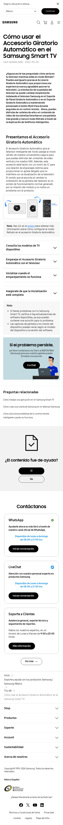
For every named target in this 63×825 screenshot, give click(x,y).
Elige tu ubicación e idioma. (17, 4)
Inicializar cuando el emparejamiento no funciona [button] (23, 275)
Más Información (22, 645)
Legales (28, 818)
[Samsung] (9, 22)
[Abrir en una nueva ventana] (21, 805)
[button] (31, 708)
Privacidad (49, 812)
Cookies (17, 818)
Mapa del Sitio (43, 818)
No (31, 479)
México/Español (11, 779)
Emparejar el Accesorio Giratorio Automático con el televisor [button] (26, 261)
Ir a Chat (31, 365)
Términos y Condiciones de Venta (24, 812)
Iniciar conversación (23, 548)
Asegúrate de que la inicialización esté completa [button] (26, 293)
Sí (31, 470)
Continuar (50, 11)
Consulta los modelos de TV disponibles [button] (23, 247)
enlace (31, 226)
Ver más (29, 661)
